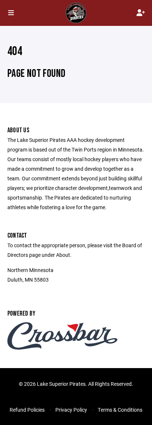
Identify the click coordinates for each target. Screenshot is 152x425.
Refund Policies (27, 409)
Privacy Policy (71, 409)
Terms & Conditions (120, 409)
